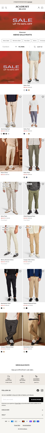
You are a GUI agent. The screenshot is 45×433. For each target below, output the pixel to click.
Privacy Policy (18, 403)
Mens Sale (6, 40)
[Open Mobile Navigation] (3, 8)
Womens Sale (17, 40)
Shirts (35, 40)
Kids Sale (27, 40)
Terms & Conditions (27, 425)
